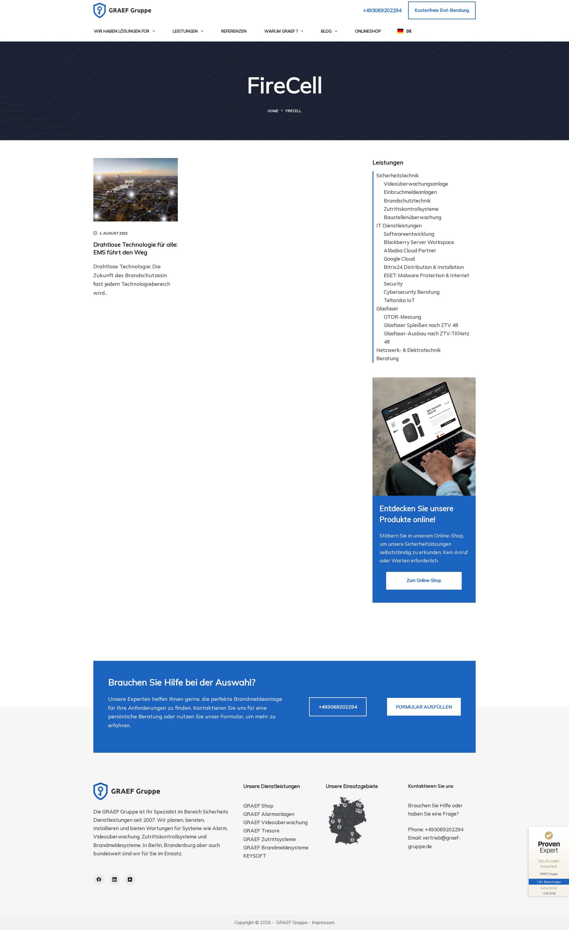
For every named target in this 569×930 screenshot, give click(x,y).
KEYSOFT (254, 856)
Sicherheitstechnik (397, 175)
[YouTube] (130, 879)
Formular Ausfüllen (424, 707)
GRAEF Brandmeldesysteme (276, 847)
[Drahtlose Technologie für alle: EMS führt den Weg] (135, 189)
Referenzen (234, 31)
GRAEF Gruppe (292, 922)
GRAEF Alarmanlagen (268, 814)
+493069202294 (382, 10)
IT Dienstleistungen (399, 225)
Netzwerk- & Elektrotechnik (408, 350)
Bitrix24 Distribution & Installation (424, 267)
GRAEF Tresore (261, 830)
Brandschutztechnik (407, 200)
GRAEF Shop (258, 806)
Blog (326, 31)
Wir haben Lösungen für (121, 31)
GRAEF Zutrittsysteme (269, 839)
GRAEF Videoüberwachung (275, 822)
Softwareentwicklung (409, 234)
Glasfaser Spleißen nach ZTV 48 (421, 325)
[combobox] (404, 31)
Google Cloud (399, 259)
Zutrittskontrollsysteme (411, 209)
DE (409, 31)
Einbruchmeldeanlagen (410, 192)
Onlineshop (368, 31)
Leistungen (185, 31)
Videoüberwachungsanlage (416, 184)
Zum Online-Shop (424, 580)
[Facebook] (99, 879)
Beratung (387, 358)
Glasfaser (387, 308)
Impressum (323, 922)
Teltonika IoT (399, 300)
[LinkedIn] (114, 879)
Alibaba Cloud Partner (410, 250)
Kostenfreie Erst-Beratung (442, 10)
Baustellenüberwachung (412, 217)
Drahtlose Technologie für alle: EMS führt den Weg (135, 248)
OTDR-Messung (402, 317)
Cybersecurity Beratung (411, 292)
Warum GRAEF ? (281, 31)
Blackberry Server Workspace (419, 242)
